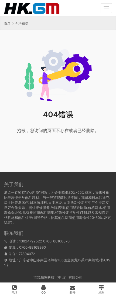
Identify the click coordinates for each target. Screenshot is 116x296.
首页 (7, 23)
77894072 (27, 254)
